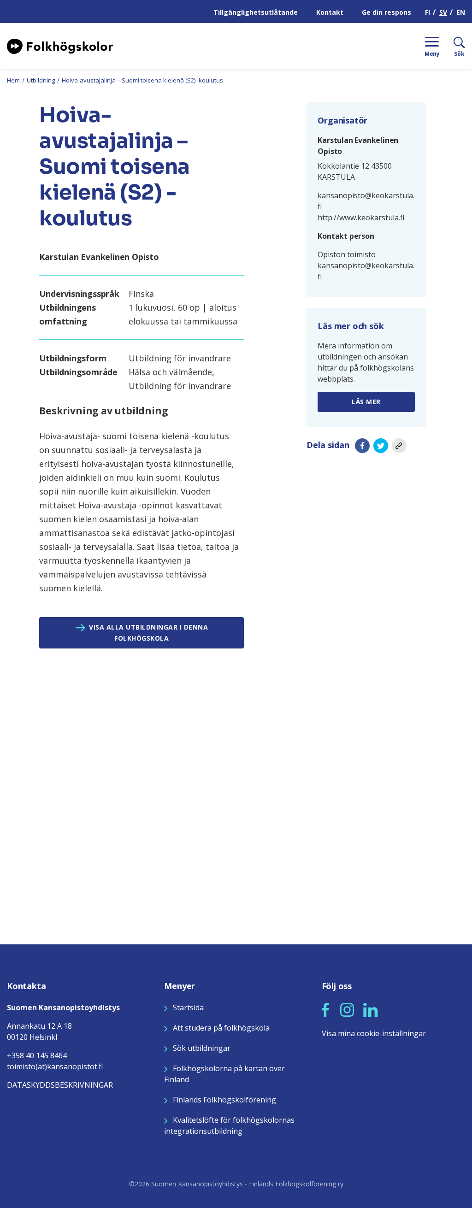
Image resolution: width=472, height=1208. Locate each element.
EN (460, 12)
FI (427, 12)
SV (443, 12)
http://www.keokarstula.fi (361, 217)
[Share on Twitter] (380, 445)
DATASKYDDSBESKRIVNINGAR (60, 1085)
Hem (13, 80)
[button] (325, 1010)
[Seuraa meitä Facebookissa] (325, 1008)
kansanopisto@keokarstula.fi (366, 201)
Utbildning (41, 80)
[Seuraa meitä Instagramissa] (347, 1008)
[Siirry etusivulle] (60, 45)
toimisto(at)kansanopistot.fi (55, 1066)
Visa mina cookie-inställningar (374, 1033)
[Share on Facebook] (362, 445)
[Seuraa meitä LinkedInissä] (370, 1008)
